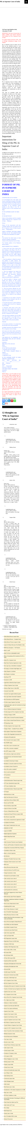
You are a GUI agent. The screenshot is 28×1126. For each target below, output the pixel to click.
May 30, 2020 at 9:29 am (11, 573)
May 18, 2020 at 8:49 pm (9, 522)
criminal (9, 104)
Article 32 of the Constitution (12, 83)
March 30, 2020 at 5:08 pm (9, 586)
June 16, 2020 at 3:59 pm (11, 510)
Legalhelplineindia (9, 439)
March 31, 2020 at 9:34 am (11, 618)
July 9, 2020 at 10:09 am (9, 427)
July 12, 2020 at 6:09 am (11, 440)
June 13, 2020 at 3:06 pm (9, 452)
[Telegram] (3, 403)
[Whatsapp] (14, 400)
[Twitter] (6, 400)
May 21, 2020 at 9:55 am (11, 559)
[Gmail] (6, 403)
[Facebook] (3, 400)
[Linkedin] (9, 400)
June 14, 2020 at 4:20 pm (11, 473)
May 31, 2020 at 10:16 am (9, 484)
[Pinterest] (12, 400)
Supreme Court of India (11, 44)
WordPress (20, 1124)
